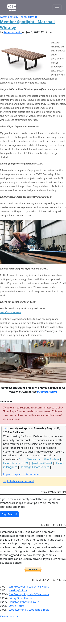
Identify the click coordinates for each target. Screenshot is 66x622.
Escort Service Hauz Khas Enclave (39, 459)
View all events (9, 616)
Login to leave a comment (18, 481)
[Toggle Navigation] (57, 7)
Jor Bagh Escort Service (35, 467)
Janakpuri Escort (42, 463)
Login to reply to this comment (22, 474)
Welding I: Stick (18, 590)
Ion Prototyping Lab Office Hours (29, 586)
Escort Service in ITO (15, 463)
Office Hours (16, 606)
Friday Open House (20, 598)
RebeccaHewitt (13, 32)
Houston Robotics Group (24, 602)
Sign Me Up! (9, 514)
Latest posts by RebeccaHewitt (18, 17)
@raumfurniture (47, 391)
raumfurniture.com (10, 312)
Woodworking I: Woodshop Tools (29, 609)
